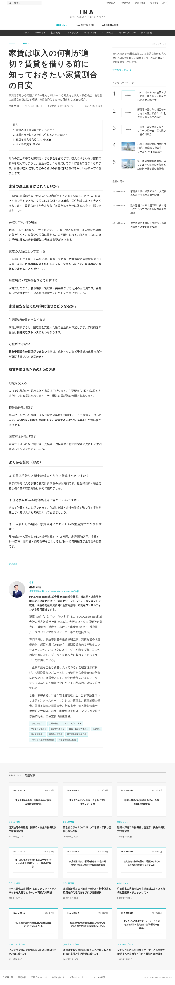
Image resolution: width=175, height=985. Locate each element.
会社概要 (154, 3)
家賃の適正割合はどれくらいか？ (35, 130)
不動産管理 (125, 3)
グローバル (107, 32)
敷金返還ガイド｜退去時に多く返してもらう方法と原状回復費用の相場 (148, 209)
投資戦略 (55, 32)
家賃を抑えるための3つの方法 (33, 139)
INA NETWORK (85, 25)
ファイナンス (71, 32)
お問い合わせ (58, 977)
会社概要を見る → (121, 70)
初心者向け (14, 564)
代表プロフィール (39, 977)
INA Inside (146, 32)
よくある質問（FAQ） (28, 144)
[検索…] (10, 3)
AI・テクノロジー (127, 32)
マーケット (40, 32)
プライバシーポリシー (79, 977)
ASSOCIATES (110, 25)
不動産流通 (110, 3)
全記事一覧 (8, 977)
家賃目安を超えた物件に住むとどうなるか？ (41, 134)
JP (163, 3)
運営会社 (22, 977)
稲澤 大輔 (14, 106)
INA (87, 12)
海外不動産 (140, 3)
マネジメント (90, 32)
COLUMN (61, 25)
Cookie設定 (99, 977)
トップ (26, 32)
